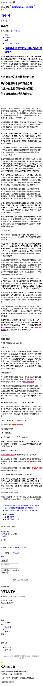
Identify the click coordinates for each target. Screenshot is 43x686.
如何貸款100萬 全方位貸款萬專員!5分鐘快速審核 (22, 506)
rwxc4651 (4, 536)
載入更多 (4, 560)
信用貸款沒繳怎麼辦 (12, 519)
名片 (6, 40)
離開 (11, 682)
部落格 (7, 37)
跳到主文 (4, 21)
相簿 (6, 35)
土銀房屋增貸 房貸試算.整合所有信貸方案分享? (21, 510)
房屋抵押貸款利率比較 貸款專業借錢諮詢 (19, 508)
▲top (2, 556)
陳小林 (5, 15)
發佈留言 (4, 572)
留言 (19, 547)
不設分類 (17, 31)
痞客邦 (15, 547)
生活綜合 (16, 553)
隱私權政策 (35, 656)
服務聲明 (21, 658)
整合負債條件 (9, 517)
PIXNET (9, 656)
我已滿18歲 (5, 682)
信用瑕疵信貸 (9, 514)
